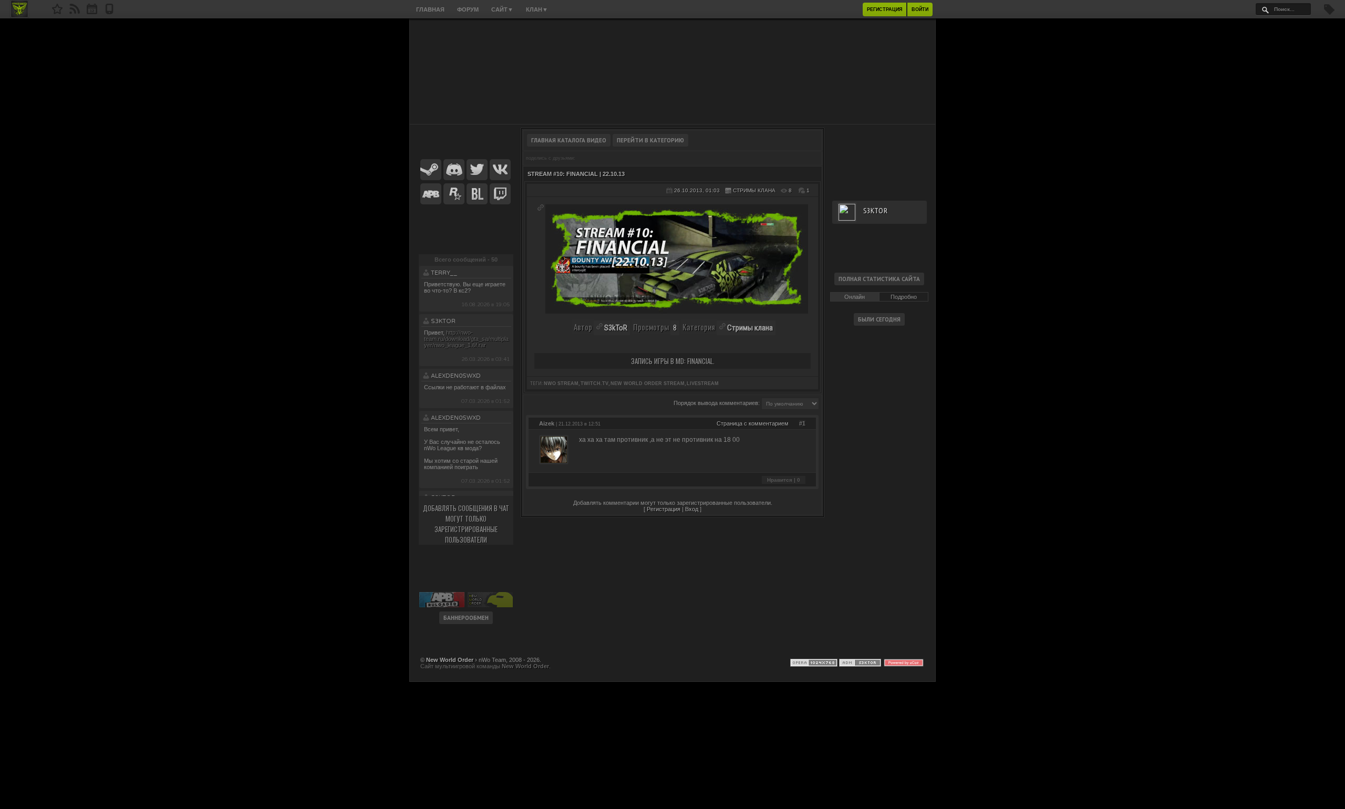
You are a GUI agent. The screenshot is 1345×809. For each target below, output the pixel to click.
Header (672, 71)
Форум (468, 9)
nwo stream (561, 383)
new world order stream (648, 383)
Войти (920, 9)
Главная (430, 9)
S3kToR (443, 321)
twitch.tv (594, 383)
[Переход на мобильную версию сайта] (109, 12)
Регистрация (884, 9)
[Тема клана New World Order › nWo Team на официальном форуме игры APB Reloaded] (430, 194)
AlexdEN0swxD (456, 375)
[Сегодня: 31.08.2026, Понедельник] (92, 12)
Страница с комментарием (753, 423)
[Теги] (1329, 12)
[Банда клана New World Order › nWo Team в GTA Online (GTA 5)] (453, 194)
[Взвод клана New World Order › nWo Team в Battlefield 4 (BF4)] (477, 194)
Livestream (703, 383)
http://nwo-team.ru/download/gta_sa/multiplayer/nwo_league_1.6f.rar (466, 338)
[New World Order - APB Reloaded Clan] (57, 12)
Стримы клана (754, 190)
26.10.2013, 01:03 (697, 190)
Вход (691, 509)
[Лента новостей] (74, 12)
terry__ (444, 272)
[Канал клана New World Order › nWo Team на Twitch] (500, 194)
